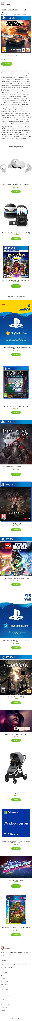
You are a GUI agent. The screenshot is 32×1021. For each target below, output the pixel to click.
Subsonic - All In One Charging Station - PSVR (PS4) (16, 233)
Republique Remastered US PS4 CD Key (16, 734)
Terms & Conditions (6, 1004)
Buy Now (6, 63)
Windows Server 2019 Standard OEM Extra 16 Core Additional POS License (16, 841)
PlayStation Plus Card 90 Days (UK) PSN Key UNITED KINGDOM (16, 347)
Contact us (4, 1002)
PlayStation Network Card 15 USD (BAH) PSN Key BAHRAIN (16, 641)
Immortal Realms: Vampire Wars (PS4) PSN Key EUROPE (16, 467)
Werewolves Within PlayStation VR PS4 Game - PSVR (16, 280)
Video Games (11, 56)
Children (3, 978)
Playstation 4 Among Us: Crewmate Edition (16, 406)
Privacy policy (4, 1007)
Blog (2, 999)
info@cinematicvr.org (6, 967)
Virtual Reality (4, 989)
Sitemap (3, 1010)
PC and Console (5, 981)
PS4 (16, 56)
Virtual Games (4, 987)
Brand (2, 976)
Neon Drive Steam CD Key (16, 880)
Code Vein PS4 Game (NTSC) (16, 697)
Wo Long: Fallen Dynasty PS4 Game (16, 524)
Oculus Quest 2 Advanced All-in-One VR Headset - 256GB (16, 184)
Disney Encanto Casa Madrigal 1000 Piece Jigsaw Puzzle (16, 928)
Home (2, 14)
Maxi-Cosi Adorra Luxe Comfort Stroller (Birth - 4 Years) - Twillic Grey (16, 793)
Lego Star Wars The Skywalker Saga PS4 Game (16, 578)
